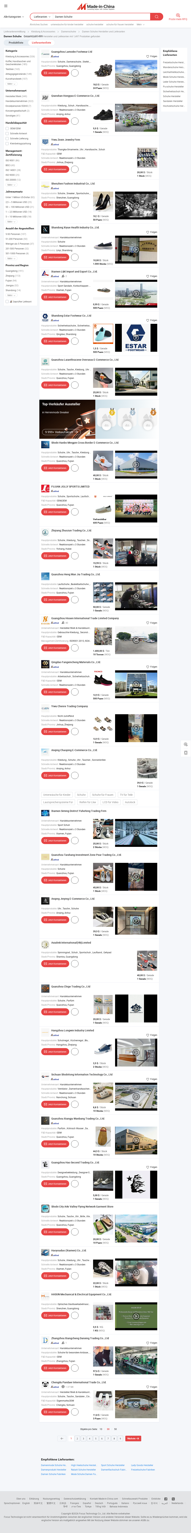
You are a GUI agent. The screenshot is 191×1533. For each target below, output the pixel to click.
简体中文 (38, 1503)
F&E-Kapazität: (48, 153)
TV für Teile (126, 794)
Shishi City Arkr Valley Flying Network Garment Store (82, 1206)
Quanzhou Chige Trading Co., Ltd (70, 986)
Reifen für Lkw (87, 802)
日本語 (63, 1503)
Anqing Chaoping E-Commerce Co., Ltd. (74, 750)
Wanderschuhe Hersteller (175, 67)
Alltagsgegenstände (19, 73)
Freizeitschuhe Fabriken (143, 1469)
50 (115, 1429)
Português (112, 1503)
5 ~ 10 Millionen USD (18, 216)
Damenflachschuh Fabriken (114, 1469)
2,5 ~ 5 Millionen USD (19, 202)
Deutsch (99, 1503)
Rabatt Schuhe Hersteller (83, 1469)
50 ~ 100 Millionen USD (20, 206)
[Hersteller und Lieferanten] (95, 6)
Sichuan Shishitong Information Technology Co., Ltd (81, 1074)
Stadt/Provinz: (48, 65)
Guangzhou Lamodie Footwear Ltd (71, 51)
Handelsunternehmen (19, 101)
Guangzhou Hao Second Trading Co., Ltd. (75, 1162)
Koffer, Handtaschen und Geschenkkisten (18, 63)
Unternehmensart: (50, 237)
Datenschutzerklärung (75, 1498)
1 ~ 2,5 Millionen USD (19, 211)
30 (108, 1429)
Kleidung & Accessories (20, 56)
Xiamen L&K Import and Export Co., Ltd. (74, 271)
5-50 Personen (16, 233)
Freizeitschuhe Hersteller (175, 62)
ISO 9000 (12, 174)
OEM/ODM (15, 128)
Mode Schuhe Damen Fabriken (84, 1474)
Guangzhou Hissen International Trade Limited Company (85, 618)
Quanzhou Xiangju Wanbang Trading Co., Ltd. (78, 1118)
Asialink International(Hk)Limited (71, 942)
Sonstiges (13, 115)
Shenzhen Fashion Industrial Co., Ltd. (73, 183)
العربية (165, 1503)
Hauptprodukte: (49, 61)
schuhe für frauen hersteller (120, 24)
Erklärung (34, 1498)
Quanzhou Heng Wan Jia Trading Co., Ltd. (76, 574)
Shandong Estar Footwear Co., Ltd (71, 315)
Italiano (125, 1503)
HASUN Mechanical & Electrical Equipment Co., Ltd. (81, 1294)
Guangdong (15, 270)
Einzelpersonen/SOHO (18, 105)
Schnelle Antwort (18, 133)
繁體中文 (51, 1503)
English (26, 1503)
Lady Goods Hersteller (142, 1465)
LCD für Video (110, 802)
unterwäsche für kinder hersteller (67, 24)
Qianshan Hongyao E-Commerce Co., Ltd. (75, 95)
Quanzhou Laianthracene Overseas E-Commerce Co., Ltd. (85, 359)
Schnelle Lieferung (19, 138)
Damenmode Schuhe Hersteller (54, 1465)
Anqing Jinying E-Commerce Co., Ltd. (73, 898)
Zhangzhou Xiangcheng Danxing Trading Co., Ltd (80, 1338)
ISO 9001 (12, 160)
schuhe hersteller (94, 24)
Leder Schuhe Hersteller (175, 81)
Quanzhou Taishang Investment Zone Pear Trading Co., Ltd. (86, 855)
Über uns (20, 1498)
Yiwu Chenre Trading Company (69, 706)
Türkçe (88, 1506)
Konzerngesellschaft (17, 110)
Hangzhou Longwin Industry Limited (72, 1030)
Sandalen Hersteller (173, 101)
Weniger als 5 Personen (20, 243)
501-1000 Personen (17, 253)
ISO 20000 (13, 179)
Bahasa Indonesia (119, 1506)
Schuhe (81, 794)
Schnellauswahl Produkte (135, 1498)
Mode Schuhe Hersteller (175, 76)
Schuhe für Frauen (102, 794)
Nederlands (177, 1503)
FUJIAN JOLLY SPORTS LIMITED (70, 486)
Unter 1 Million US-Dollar (20, 197)
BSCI (10, 165)
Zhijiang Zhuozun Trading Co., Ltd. (71, 530)
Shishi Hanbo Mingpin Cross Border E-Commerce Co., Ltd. (85, 442)
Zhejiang (13, 275)
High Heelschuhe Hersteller (84, 1465)
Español (87, 1503)
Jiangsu (12, 285)
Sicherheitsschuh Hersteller (176, 91)
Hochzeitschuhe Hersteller (176, 105)
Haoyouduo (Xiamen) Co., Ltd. (69, 1250)
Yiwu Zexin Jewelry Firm (65, 139)
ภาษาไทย (76, 1506)
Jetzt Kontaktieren (57, 72)
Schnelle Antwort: (50, 109)
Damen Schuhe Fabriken (53, 1474)
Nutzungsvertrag (51, 1498)
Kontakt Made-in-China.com (104, 1498)
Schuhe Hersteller (172, 96)
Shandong (13, 290)
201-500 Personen (17, 248)
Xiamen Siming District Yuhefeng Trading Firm (78, 811)
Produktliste (16, 42)
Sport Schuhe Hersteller (113, 1465)
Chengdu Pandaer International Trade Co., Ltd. (79, 1382)
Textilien (13, 69)
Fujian (11, 280)
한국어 (154, 1503)
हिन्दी (65, 1506)
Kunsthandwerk (16, 78)
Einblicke (155, 1498)
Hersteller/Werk (16, 96)
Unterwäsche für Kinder (57, 794)
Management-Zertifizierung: (55, 640)
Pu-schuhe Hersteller (173, 86)
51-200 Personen (16, 238)
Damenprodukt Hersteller (53, 1469)
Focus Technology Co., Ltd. (92, 1513)
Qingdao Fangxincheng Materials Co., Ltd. (76, 662)
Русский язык (140, 1503)
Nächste (131, 1438)
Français (74, 1503)
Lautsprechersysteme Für (58, 802)
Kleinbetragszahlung (20, 143)
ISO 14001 (13, 170)
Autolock (130, 802)
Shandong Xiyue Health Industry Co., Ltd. (75, 227)
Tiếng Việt (100, 1506)
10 (101, 1429)
